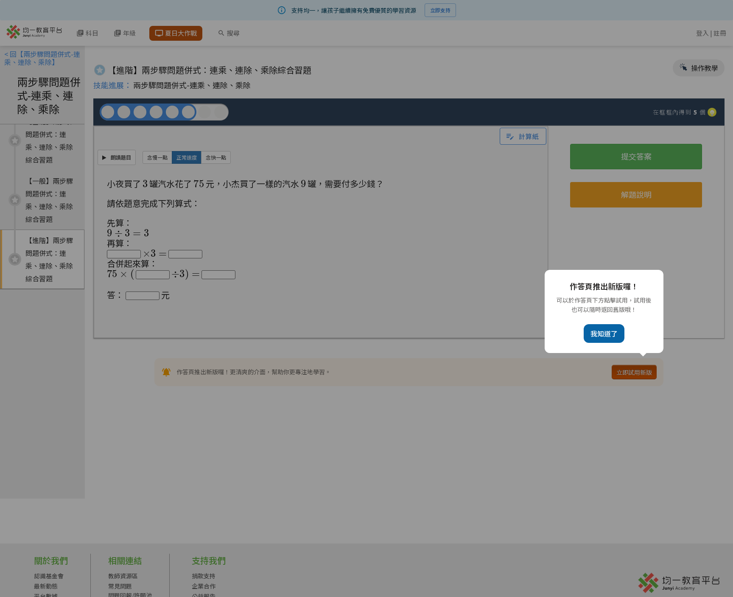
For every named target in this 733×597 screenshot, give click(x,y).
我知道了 (604, 333)
